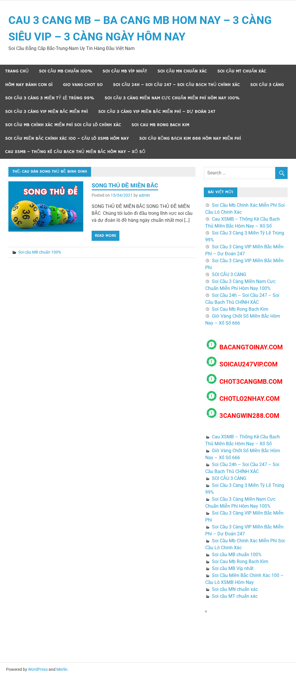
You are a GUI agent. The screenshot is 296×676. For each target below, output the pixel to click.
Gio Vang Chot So (83, 84)
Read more (105, 235)
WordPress (38, 669)
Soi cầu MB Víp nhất (125, 71)
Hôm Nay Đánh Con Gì (29, 84)
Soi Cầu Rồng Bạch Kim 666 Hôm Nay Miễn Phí (190, 138)
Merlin (61, 669)
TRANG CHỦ (17, 71)
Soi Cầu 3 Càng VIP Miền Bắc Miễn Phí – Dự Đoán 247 (156, 111)
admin (144, 195)
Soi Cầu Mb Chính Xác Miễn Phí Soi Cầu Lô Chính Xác (63, 125)
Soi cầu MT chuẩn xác (241, 71)
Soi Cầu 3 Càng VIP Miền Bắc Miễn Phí (46, 111)
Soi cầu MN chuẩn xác (182, 71)
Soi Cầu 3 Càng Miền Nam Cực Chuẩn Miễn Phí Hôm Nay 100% (172, 98)
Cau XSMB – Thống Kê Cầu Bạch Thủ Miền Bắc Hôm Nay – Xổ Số (75, 151)
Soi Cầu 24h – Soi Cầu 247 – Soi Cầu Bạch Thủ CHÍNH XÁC (176, 84)
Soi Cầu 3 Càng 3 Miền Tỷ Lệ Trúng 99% (49, 98)
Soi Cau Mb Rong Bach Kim (160, 125)
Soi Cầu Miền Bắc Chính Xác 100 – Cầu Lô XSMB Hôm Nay (67, 138)
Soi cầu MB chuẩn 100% (65, 71)
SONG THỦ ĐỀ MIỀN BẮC (125, 185)
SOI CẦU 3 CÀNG (267, 84)
